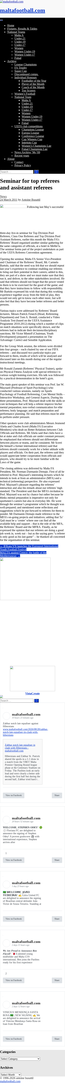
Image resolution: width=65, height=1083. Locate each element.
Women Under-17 (24, 54)
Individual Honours (25, 77)
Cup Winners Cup (32, 139)
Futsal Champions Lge (34, 149)
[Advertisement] (32, 633)
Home (10, 25)
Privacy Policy (22, 165)
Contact (18, 162)
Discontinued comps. (26, 74)
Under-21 (19, 38)
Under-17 (19, 44)
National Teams (16, 31)
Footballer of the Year (34, 80)
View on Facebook (14, 795)
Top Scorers (28, 90)
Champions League (33, 129)
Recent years (21, 155)
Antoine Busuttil (30, 199)
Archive (11, 61)
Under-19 (19, 41)
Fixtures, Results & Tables (22, 28)
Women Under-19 (24, 51)
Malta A (19, 35)
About (10, 158)
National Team (22, 97)
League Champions (25, 64)
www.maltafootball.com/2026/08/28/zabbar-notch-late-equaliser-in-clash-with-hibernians (25, 732)
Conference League (33, 136)
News (3, 196)
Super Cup (20, 71)
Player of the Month (33, 84)
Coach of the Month (33, 87)
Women (18, 48)
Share (57, 795)
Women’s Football (24, 93)
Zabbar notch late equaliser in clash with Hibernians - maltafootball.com (20, 748)
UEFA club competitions (28, 126)
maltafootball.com (22, 10)
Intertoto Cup (29, 142)
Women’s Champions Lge (36, 145)
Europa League (30, 132)
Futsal (17, 57)
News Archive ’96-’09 (27, 152)
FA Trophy (20, 67)
